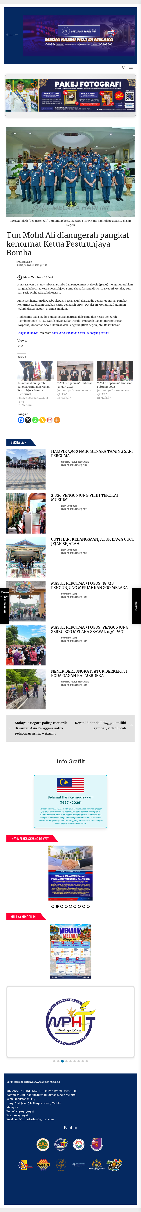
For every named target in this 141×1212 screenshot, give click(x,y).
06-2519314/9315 (23, 1102)
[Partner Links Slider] (70, 1013)
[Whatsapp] (35, 420)
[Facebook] (21, 420)
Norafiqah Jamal (69, 593)
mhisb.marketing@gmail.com (34, 1110)
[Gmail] (49, 420)
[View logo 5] (70, 1052)
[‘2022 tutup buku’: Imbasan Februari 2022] (115, 371)
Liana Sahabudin (24, 261)
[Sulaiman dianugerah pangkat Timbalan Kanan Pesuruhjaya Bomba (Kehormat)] (35, 371)
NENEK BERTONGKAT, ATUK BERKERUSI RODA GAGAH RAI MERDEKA (89, 673)
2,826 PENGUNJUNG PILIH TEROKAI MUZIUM (84, 497)
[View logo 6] (74, 1052)
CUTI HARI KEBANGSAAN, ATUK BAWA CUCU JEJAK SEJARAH (92, 541)
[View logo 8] (83, 1052)
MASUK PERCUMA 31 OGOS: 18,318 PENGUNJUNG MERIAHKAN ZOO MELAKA (89, 585)
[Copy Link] (42, 420)
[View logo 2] (58, 1052)
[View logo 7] (78, 1052)
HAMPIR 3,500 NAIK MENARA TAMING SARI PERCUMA (92, 453)
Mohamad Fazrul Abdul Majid (75, 461)
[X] (28, 420)
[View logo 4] (66, 1052)
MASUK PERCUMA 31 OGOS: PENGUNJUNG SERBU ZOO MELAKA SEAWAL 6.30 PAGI (90, 629)
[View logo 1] (54, 1052)
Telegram (45, 333)
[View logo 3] (62, 1052)
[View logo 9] (87, 1052)
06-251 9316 (20, 1106)
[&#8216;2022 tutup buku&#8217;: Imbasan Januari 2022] (75, 371)
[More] (57, 420)
